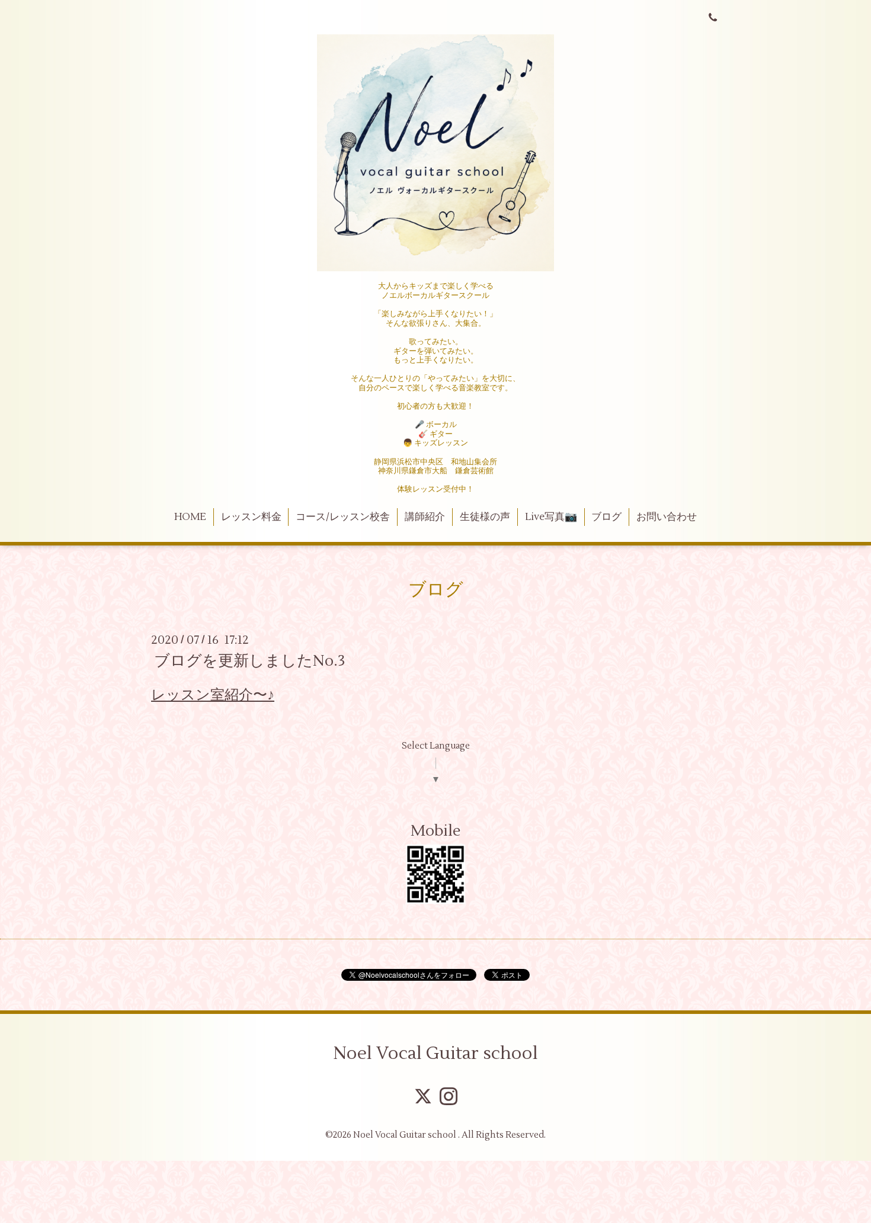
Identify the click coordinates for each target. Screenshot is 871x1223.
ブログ (606, 517)
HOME (190, 517)
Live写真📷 (551, 517)
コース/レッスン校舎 (343, 517)
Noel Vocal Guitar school (435, 1053)
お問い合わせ (666, 517)
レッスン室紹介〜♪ (212, 695)
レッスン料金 (251, 517)
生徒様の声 (485, 517)
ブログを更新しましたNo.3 (249, 661)
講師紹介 (425, 517)
